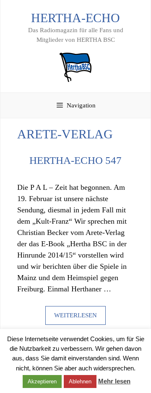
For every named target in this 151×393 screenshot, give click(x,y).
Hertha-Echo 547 (75, 160)
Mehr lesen (114, 381)
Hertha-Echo (75, 18)
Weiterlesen (75, 315)
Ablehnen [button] (80, 381)
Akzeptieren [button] (42, 381)
